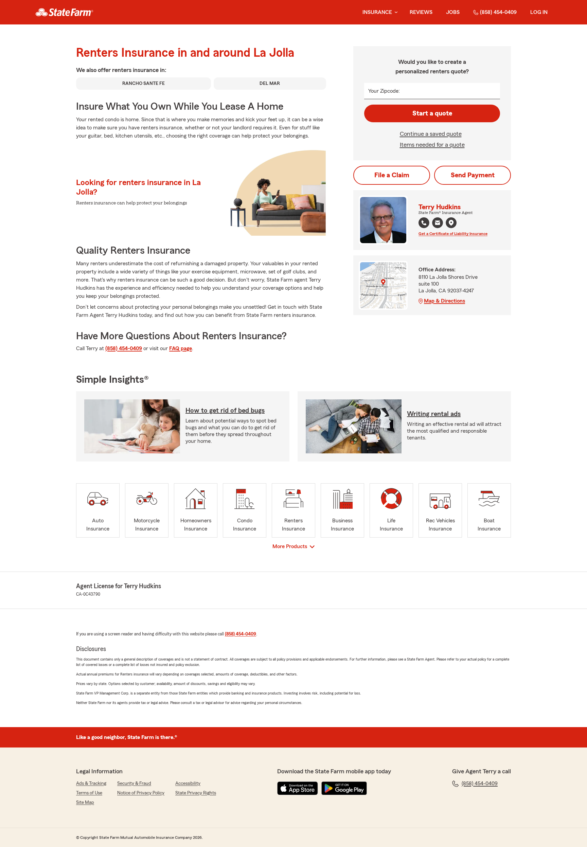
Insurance (377, 12)
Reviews (421, 12)
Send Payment (473, 175)
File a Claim (391, 175)
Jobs (453, 12)
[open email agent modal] (437, 223)
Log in (539, 12)
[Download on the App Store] (297, 788)
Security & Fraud (134, 783)
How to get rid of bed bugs (225, 410)
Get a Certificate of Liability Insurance (453, 234)
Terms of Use (89, 793)
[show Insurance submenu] (394, 12)
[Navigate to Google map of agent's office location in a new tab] (451, 222)
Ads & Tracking (91, 783)
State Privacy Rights (195, 793)
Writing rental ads (434, 414)
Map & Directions (444, 301)
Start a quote (432, 113)
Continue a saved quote (431, 134)
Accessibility (187, 783)
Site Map (85, 802)
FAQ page (180, 348)
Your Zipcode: (384, 91)
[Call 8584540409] (424, 222)
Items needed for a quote (432, 145)
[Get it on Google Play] (344, 788)
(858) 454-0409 (498, 12)
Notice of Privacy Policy (140, 793)
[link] (64, 12)
